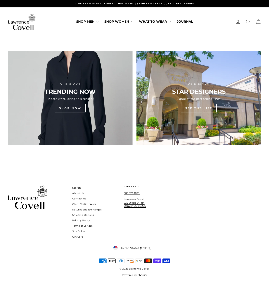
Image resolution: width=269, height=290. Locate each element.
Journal (185, 21)
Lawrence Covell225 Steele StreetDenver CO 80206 (135, 202)
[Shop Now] (70, 98)
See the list (198, 108)
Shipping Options (83, 214)
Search (76, 187)
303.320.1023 (132, 193)
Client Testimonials (84, 204)
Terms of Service (82, 225)
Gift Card (77, 236)
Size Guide (78, 231)
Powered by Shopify (134, 274)
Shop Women (117, 21)
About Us (78, 193)
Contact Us (79, 198)
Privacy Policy (81, 220)
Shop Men (86, 21)
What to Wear (153, 21)
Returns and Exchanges (87, 209)
